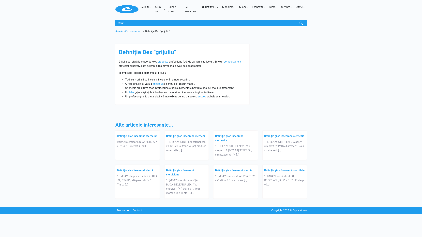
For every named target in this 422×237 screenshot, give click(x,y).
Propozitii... (258, 7)
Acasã (119, 31)
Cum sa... (158, 9)
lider (131, 92)
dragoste (163, 61)
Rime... (273, 7)
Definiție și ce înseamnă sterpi (135, 170)
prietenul (158, 83)
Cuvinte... (286, 7)
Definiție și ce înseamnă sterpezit (284, 136)
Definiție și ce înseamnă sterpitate (284, 170)
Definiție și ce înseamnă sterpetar (137, 136)
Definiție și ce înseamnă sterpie (233, 170)
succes (202, 96)
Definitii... (145, 7)
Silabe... (243, 7)
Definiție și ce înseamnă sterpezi (185, 136)
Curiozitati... (209, 7)
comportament (232, 61)
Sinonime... (228, 7)
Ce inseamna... (191, 9)
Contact (137, 210)
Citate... (300, 7)
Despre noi (123, 210)
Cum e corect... (173, 9)
